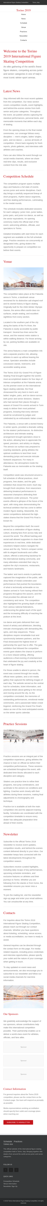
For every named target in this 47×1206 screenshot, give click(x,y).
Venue (23, 27)
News (23, 19)
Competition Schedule (11, 1181)
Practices (23, 32)
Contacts (23, 40)
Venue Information (10, 1184)
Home (23, 14)
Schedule (23, 23)
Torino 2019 (23, 10)
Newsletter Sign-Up (10, 1186)
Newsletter (23, 36)
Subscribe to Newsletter (18, 1122)
